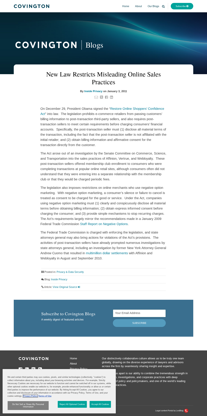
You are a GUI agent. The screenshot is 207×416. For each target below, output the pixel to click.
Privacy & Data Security (70, 272)
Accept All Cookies (100, 404)
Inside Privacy (93, 91)
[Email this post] (96, 97)
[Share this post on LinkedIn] (111, 97)
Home (125, 6)
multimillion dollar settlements (107, 253)
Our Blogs (153, 6)
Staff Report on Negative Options (104, 224)
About (138, 6)
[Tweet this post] (101, 97)
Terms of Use (44, 396)
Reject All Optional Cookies (72, 404)
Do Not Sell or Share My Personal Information (28, 405)
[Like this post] (106, 97)
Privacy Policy (78, 368)
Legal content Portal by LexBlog (169, 411)
